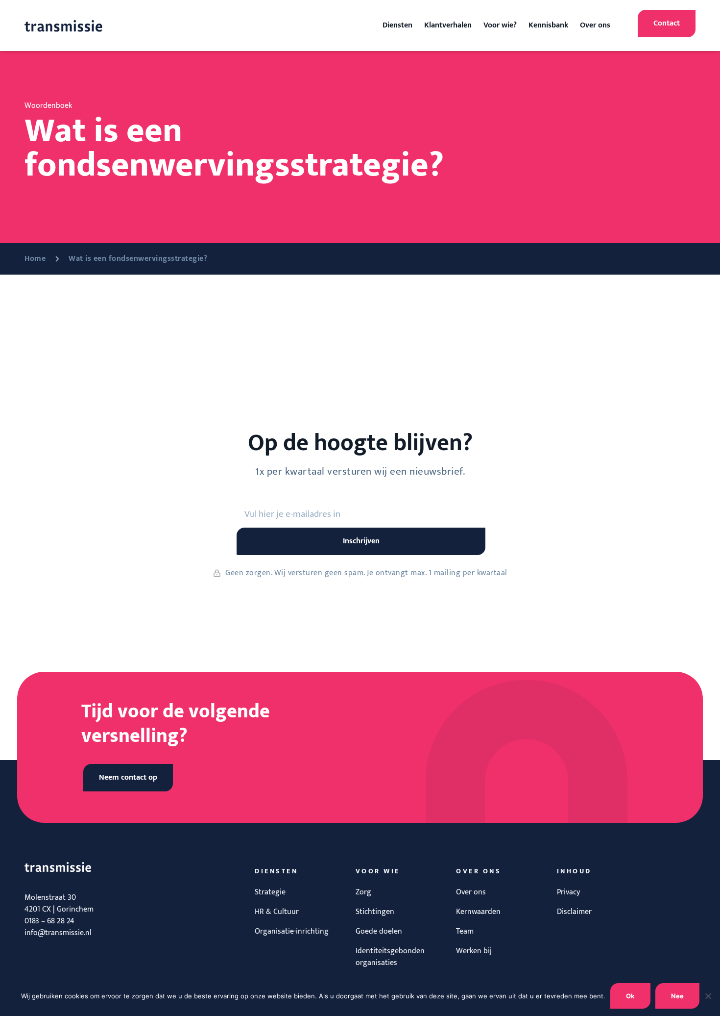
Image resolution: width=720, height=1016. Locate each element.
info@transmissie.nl (58, 933)
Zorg (363, 892)
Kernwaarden (478, 911)
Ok (630, 996)
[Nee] (708, 996)
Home (35, 258)
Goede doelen (379, 931)
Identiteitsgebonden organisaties (390, 956)
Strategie (270, 892)
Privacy (568, 892)
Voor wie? (500, 25)
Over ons (595, 25)
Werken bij (474, 951)
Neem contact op (128, 777)
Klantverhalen (448, 25)
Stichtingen (375, 911)
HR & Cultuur (277, 911)
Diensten (397, 25)
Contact (666, 23)
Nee (677, 996)
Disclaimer (574, 911)
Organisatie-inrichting (292, 931)
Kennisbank (548, 25)
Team (465, 931)
